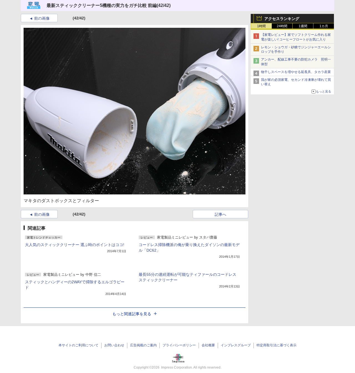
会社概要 (208, 345)
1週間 (303, 26)
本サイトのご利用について (78, 345)
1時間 (261, 26)
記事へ (220, 214)
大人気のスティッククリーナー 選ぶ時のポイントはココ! (74, 244)
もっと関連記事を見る (131, 314)
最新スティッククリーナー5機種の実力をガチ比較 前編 (102, 5)
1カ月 (324, 26)
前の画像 (42, 18)
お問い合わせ (114, 345)
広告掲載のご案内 (143, 345)
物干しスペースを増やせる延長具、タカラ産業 (296, 72)
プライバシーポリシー (179, 345)
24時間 (282, 26)
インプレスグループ (236, 345)
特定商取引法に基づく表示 (276, 345)
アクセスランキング (281, 18)
